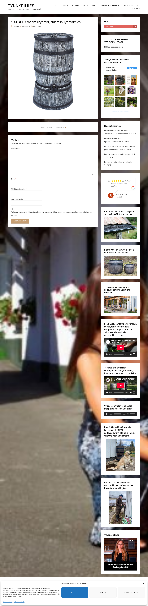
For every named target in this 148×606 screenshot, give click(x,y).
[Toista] (107, 354)
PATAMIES (135, 8)
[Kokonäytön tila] (134, 354)
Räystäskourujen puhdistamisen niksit (119, 154)
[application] (120, 347)
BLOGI (66, 5)
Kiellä (103, 592)
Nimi (13, 179)
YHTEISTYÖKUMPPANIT (110, 5)
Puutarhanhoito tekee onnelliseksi (118, 162)
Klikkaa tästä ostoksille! (113, 47)
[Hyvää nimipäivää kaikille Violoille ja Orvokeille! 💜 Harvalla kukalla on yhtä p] (132, 91)
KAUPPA (76, 5)
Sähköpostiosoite (19, 189)
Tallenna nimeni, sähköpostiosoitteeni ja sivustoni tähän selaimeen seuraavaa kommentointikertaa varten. (51, 213)
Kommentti (16, 148)
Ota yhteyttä (131, 5)
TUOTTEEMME (89, 5)
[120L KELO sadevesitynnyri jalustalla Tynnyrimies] (52, 70)
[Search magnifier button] (135, 26)
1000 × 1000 (37, 26)
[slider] (133, 414)
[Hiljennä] (130, 354)
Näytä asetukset (131, 592)
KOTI (57, 5)
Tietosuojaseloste (19, 602)
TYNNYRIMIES (21, 5)
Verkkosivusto (17, 199)
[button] (144, 584)
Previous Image (46, 127)
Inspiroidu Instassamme (120, 112)
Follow (131, 68)
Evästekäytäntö (7, 602)
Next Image (60, 127)
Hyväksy (75, 592)
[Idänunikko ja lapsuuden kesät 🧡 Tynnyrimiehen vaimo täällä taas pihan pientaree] (120, 102)
